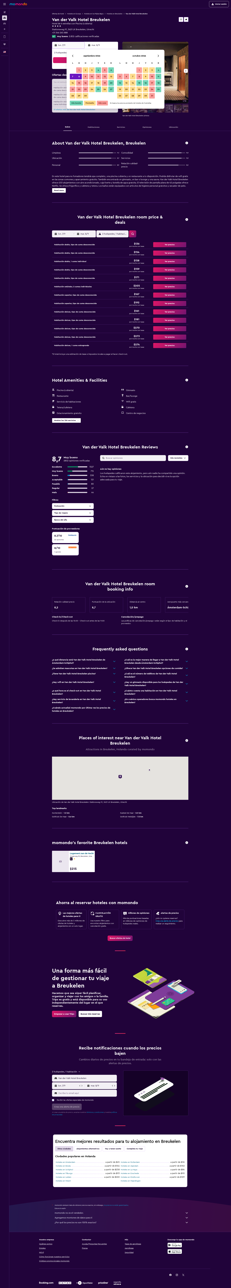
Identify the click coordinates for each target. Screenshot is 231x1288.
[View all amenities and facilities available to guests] (186, 380)
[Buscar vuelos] (4, 12)
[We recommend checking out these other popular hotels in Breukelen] (186, 843)
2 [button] (85, 70)
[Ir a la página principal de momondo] (18, 4)
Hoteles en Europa (74, 14)
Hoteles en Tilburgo (64, 1173)
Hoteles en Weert (63, 1181)
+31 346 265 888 (60, 33)
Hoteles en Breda (63, 1166)
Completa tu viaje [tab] (135, 1149)
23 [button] (85, 89)
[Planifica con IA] (4, 29)
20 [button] (111, 83)
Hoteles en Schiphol (64, 1170)
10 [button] (92, 76)
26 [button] (104, 89)
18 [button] (98, 83)
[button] (4, 4)
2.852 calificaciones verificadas (84, 36)
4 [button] (98, 70)
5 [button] (104, 70)
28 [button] (72, 96)
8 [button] (79, 76)
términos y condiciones (95, 1112)
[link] (120, 938)
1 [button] (139, 70)
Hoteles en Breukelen (114, 14)
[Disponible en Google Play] (175, 1245)
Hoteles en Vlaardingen (130, 1181)
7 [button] (72, 76)
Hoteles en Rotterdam (130, 1162)
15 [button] (79, 83)
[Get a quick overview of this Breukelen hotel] (186, 143)
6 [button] (111, 70)
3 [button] (92, 70)
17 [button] (92, 83)
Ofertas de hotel (58, 14)
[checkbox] (65, 537)
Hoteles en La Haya (129, 1170)
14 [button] (73, 83)
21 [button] (73, 89)
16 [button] (85, 83)
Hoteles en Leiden (63, 1177)
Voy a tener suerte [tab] (113, 1149)
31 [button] (152, 96)
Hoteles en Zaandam (129, 1166)
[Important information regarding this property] (186, 586)
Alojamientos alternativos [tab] (87, 1149)
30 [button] (85, 96)
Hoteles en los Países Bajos (93, 14)
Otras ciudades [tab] (64, 1149)
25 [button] (98, 89)
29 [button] (79, 96)
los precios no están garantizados (116, 1205)
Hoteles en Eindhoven (130, 1177)
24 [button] (92, 89)
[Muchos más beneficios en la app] (4, 36)
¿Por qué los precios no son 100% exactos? (75, 1222)
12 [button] (105, 76)
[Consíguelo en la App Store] (175, 1251)
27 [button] (111, 89)
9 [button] (85, 76)
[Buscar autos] (4, 23)
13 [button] (111, 76)
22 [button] (79, 89)
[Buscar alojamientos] (4, 18)
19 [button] (105, 83)
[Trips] (4, 44)
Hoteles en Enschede (130, 1173)
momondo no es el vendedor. (69, 1213)
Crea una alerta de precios (167, 921)
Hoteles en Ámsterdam (65, 1162)
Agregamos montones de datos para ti (73, 1218)
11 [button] (98, 76)
